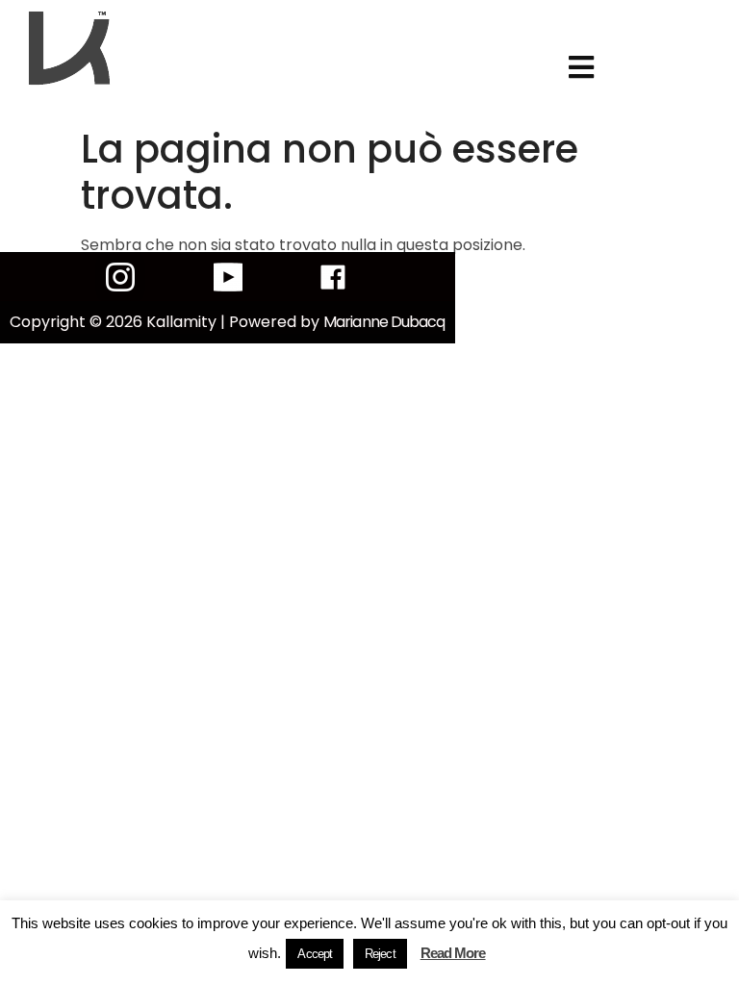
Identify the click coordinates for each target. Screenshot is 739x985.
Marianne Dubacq (384, 322)
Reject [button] (380, 954)
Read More (453, 953)
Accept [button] (314, 954)
